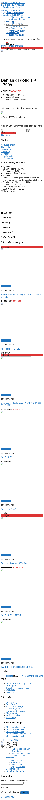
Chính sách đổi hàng (15, 732)
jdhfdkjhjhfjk (7, 676)
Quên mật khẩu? (8, 797)
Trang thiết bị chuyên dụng (17, 688)
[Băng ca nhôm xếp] (16, 498)
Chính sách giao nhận (15, 729)
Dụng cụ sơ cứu (18, 30)
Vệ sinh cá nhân (18, 19)
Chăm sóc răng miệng (20, 17)
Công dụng (6, 149)
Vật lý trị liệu (11, 690)
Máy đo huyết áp (13, 709)
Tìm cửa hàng (7, 135)
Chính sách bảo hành (15, 736)
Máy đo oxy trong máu (15, 711)
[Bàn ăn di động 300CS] (16, 604)
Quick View (6, 286)
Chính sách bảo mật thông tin (18, 734)
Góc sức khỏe (12, 33)
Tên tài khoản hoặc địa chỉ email (15, 781)
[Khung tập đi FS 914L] (16, 338)
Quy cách (5, 154)
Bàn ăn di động (7, 457)
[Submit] (7, 27)
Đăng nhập (24, 792)
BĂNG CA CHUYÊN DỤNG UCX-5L (17, 667)
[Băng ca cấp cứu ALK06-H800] (16, 553)
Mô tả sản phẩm (8, 145)
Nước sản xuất (7, 158)
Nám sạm (10, 702)
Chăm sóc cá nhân (14, 13)
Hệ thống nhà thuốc (15, 35)
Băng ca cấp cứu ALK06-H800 (14, 563)
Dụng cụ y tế (16, 24)
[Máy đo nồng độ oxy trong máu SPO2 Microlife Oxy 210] (16, 284)
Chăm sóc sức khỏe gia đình (18, 683)
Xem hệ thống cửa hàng (32, 676)
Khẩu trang (15, 26)
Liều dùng (5, 152)
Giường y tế (11, 686)
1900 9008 (10, 740)
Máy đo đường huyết (15, 706)
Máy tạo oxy (11, 718)
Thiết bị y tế (11, 22)
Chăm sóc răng (12, 713)
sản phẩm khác (17, 46)
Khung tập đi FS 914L (10, 349)
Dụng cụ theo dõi (18, 28)
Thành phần (6, 147)
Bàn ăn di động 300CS (11, 615)
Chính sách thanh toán (15, 727)
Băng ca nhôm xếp (9, 509)
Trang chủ (5, 46)
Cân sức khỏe (12, 704)
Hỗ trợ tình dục (17, 15)
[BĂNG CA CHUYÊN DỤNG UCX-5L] (16, 656)
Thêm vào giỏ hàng (9, 133)
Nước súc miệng (13, 715)
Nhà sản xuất (6, 156)
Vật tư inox (10, 692)
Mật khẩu (5, 788)
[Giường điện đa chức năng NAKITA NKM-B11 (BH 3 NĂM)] (16, 392)
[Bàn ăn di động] (16, 446)
